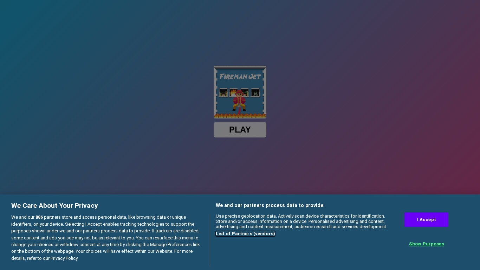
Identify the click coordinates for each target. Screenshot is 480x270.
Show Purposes (426, 244)
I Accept (426, 219)
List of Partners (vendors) (245, 233)
